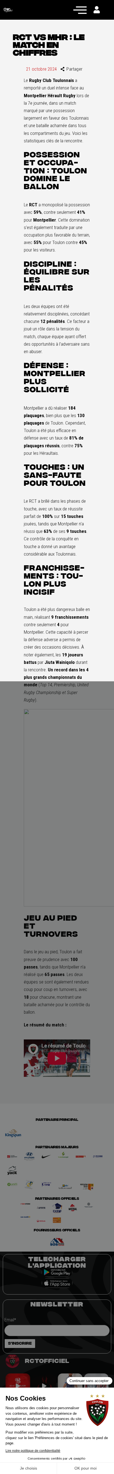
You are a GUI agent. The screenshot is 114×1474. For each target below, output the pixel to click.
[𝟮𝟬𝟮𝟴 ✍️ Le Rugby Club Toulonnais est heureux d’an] (96, 1385)
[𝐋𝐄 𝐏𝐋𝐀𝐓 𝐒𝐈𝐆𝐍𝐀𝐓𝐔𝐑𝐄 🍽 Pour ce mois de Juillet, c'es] (70, 1385)
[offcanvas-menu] (80, 10)
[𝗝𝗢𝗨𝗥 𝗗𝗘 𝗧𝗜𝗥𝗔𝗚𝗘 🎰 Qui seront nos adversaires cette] (18, 1385)
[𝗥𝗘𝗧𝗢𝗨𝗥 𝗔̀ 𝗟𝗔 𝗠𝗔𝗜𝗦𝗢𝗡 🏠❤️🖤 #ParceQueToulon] (44, 1385)
